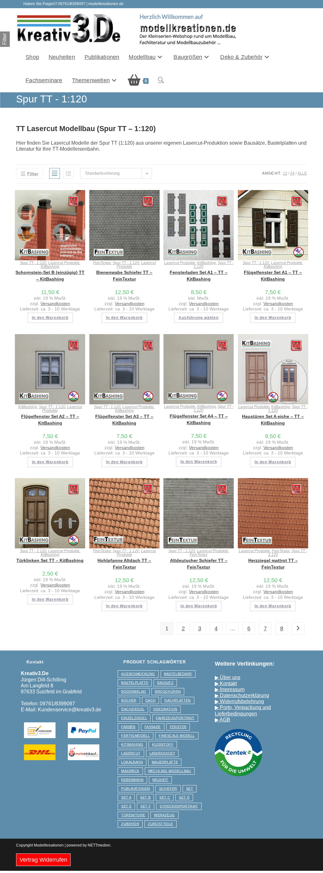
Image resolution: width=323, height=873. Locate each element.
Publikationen (135, 788)
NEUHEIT (160, 780)
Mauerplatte (165, 762)
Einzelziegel (134, 718)
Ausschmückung (138, 674)
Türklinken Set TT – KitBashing (50, 560)
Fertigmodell (135, 735)
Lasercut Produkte (63, 263)
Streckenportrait (179, 806)
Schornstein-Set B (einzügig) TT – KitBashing (50, 275)
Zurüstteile (160, 824)
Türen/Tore (133, 815)
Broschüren (168, 691)
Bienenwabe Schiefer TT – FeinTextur (124, 275)
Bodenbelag (133, 691)
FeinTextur (102, 263)
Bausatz (165, 683)
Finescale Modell (177, 735)
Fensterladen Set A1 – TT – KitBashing (198, 275)
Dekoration (165, 709)
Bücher (128, 700)
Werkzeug (164, 815)
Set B (145, 797)
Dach (150, 700)
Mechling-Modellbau (169, 771)
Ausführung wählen (199, 317)
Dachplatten (177, 700)
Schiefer (168, 788)
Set (189, 788)
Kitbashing (132, 744)
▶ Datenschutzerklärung (242, 695)
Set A (126, 797)
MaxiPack (130, 771)
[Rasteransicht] (54, 173)
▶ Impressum (229, 689)
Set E (126, 806)
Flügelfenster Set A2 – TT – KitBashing (50, 419)
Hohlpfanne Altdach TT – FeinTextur (124, 563)
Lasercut (130, 753)
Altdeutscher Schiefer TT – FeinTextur (198, 563)
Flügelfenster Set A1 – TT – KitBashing (273, 275)
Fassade (152, 727)
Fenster (178, 727)
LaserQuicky (162, 753)
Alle (302, 173)
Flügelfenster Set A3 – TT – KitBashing (124, 419)
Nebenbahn (132, 780)
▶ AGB (222, 719)
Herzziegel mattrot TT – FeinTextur (273, 563)
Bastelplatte (134, 683)
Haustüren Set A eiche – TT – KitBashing (273, 419)
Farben (128, 727)
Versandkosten (55, 303)
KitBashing (50, 266)
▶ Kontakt (226, 683)
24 (292, 173)
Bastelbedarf (178, 674)
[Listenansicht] (68, 173)
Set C (164, 797)
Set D (184, 797)
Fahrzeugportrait (175, 718)
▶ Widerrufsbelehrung (239, 701)
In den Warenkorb (50, 317)
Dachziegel (132, 709)
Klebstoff (162, 744)
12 (285, 173)
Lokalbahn (132, 762)
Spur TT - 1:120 (33, 263)
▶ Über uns (227, 677)
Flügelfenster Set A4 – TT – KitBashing (199, 419)
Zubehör (130, 824)
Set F (145, 806)
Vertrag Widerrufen (43, 860)
